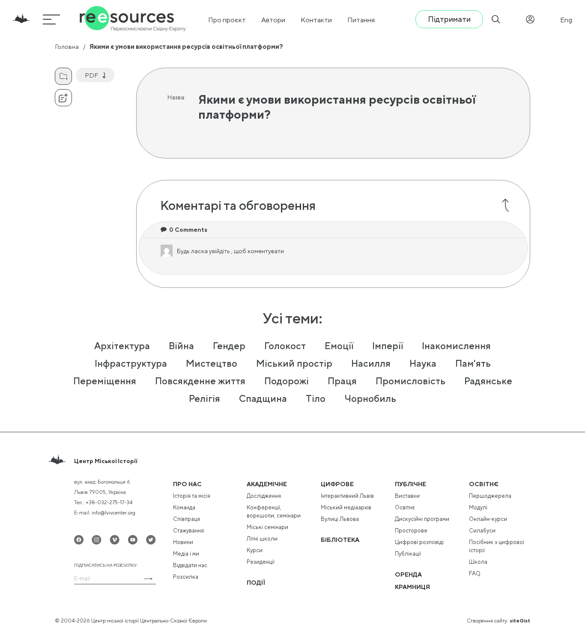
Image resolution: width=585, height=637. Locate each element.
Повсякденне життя (200, 380)
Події (256, 582)
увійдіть (220, 251)
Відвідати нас (190, 565)
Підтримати (449, 19)
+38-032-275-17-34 (109, 502)
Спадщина (263, 398)
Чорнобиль (370, 398)
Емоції (339, 345)
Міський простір (294, 363)
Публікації (408, 553)
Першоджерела (490, 496)
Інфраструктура (131, 363)
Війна (181, 345)
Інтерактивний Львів (347, 496)
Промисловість (410, 380)
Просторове (411, 530)
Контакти (316, 20)
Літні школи (262, 538)
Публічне (410, 484)
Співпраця (186, 519)
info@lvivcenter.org (113, 513)
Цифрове (337, 484)
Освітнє (405, 507)
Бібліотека (340, 539)
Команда (184, 507)
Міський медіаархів (346, 507)
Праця (342, 380)
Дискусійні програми (422, 519)
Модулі (478, 507)
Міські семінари (267, 527)
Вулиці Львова (340, 519)
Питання (361, 20)
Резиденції (261, 562)
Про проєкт (227, 20)
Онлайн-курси (488, 519)
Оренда (408, 574)
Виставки (407, 496)
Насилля (371, 363)
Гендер (229, 345)
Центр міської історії (105, 461)
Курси (255, 550)
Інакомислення (456, 345)
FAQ (475, 573)
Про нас (187, 484)
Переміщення (104, 380)
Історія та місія (191, 496)
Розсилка (185, 577)
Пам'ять (473, 363)
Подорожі (286, 380)
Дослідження (264, 496)
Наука (422, 363)
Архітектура (122, 345)
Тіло (315, 398)
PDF (91, 75)
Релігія (204, 398)
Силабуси (482, 530)
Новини (183, 542)
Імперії (387, 345)
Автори (273, 20)
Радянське (488, 380)
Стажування (188, 530)
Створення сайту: (498, 621)
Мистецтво (211, 363)
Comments (188, 229)
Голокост (285, 345)
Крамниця (412, 586)
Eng (566, 20)
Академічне (267, 484)
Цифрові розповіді (419, 542)
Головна (67, 46)
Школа (478, 562)
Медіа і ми (186, 553)
